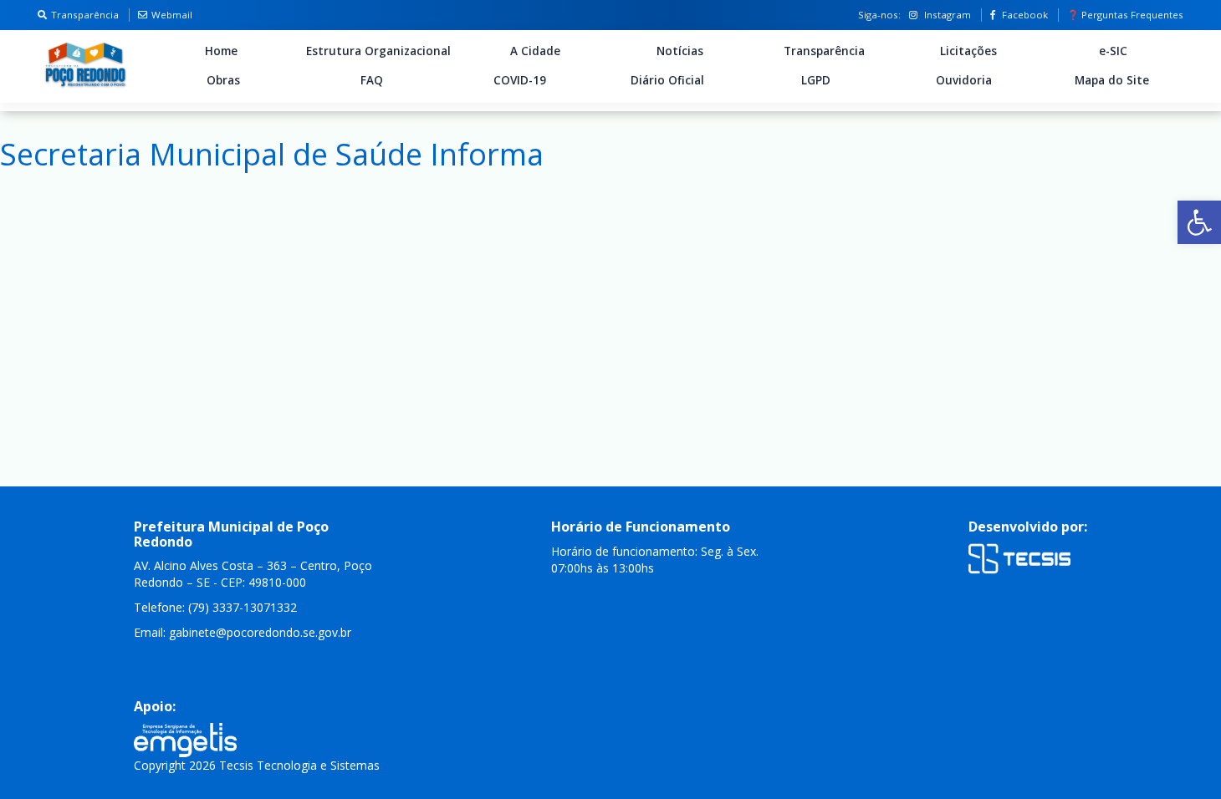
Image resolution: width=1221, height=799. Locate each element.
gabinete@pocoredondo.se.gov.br (260, 632)
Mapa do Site (1112, 80)
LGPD (815, 80)
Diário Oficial (667, 80)
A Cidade (535, 51)
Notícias (679, 51)
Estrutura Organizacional (378, 51)
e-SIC (1113, 51)
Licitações (968, 51)
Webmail (171, 14)
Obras (223, 80)
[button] (1199, 222)
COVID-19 (519, 80)
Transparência (85, 14)
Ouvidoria (964, 80)
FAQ (371, 80)
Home (221, 51)
